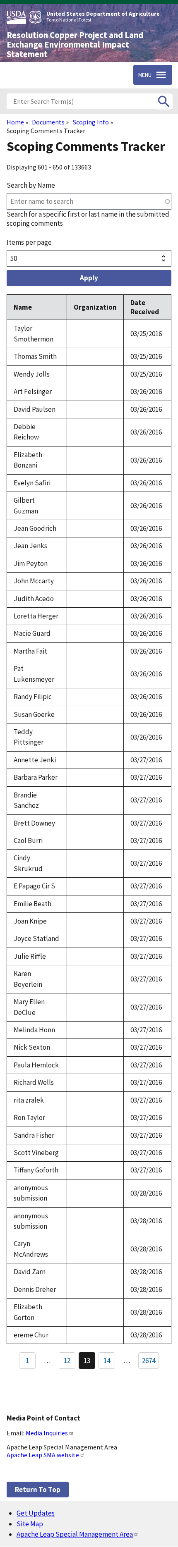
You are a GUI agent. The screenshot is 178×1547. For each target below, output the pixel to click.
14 (109, 1362)
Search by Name (31, 185)
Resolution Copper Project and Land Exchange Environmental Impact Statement (75, 45)
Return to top (37, 1489)
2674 (148, 1360)
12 (69, 1362)
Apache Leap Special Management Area (75, 1534)
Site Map (30, 1523)
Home (15, 122)
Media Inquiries (47, 1433)
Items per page (29, 242)
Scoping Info (91, 122)
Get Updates (36, 1513)
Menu (145, 75)
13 (89, 1362)
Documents (48, 122)
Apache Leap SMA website (43, 1455)
